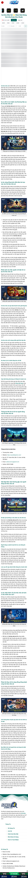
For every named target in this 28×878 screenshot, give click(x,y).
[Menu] (2, 2)
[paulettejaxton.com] (14, 2)
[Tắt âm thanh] (25, 26)
